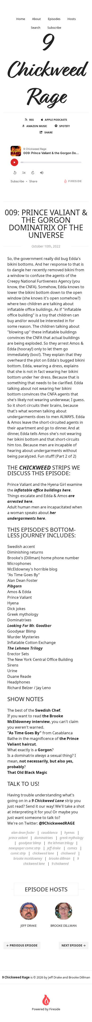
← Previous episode (22, 945)
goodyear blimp (30, 843)
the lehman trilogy (60, 843)
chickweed (68, 853)
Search (35, 27)
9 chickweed (60, 864)
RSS (31, 119)
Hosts (71, 19)
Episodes (54, 19)
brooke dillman (59, 858)
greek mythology (71, 838)
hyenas (69, 832)
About (36, 19)
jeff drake (54, 848)
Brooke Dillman (63, 925)
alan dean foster (22, 832)
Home (20, 19)
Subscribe (54, 27)
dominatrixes (43, 838)
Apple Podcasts (56, 119)
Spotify (64, 126)
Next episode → (74, 945)
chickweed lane (43, 853)
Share (48, 132)
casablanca (49, 832)
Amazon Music (36, 126)
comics (72, 848)
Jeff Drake (29, 925)
